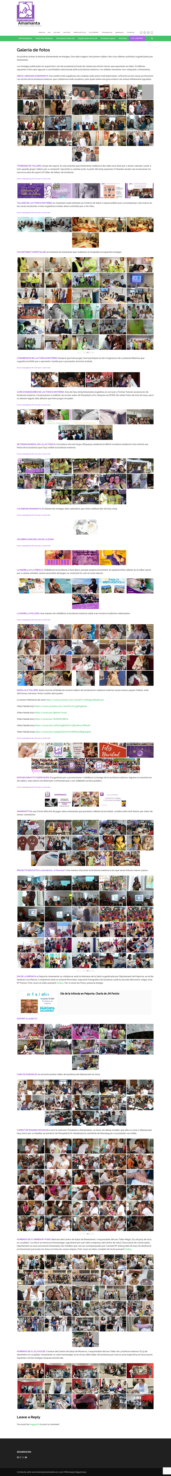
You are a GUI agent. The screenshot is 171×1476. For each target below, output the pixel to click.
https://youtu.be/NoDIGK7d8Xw (51, 719)
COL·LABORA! (93, 32)
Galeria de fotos (80, 32)
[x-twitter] (148, 32)
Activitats (123, 38)
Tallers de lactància (44, 38)
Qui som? (57, 32)
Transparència (106, 32)
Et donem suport (108, 38)
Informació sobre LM (65, 38)
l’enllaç (60, 983)
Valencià (41, 32)
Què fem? (67, 32)
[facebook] (141, 32)
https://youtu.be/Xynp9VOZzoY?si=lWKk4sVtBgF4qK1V (63, 732)
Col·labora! (137, 38)
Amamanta (29, 23)
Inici (49, 32)
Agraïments (119, 32)
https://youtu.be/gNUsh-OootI (51, 712)
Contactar (130, 32)
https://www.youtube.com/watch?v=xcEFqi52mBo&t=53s (75, 700)
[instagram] (144, 32)
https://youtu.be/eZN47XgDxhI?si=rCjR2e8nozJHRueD (62, 725)
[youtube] (152, 32)
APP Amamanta (25, 38)
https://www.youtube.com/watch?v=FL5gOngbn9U (61, 706)
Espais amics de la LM (87, 38)
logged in (35, 1424)
